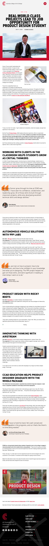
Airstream (9, 339)
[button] (45, 3)
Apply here (32, 501)
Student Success (28, 29)
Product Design (13, 133)
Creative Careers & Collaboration (9, 166)
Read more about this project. (38, 243)
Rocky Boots (10, 300)
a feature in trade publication (21, 95)
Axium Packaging (29, 143)
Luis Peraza (22, 405)
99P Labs (10, 238)
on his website (41, 505)
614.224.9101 (5, 526)
